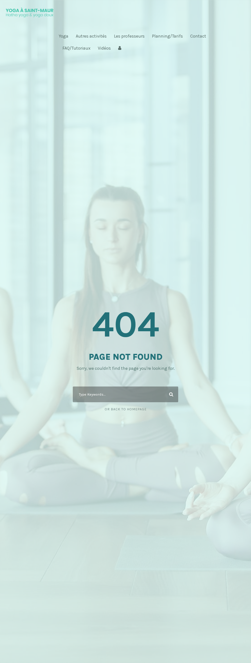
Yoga (63, 36)
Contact (198, 36)
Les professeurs (129, 36)
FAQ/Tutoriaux (76, 48)
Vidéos (104, 48)
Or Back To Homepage (126, 409)
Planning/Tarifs (167, 36)
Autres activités (91, 36)
